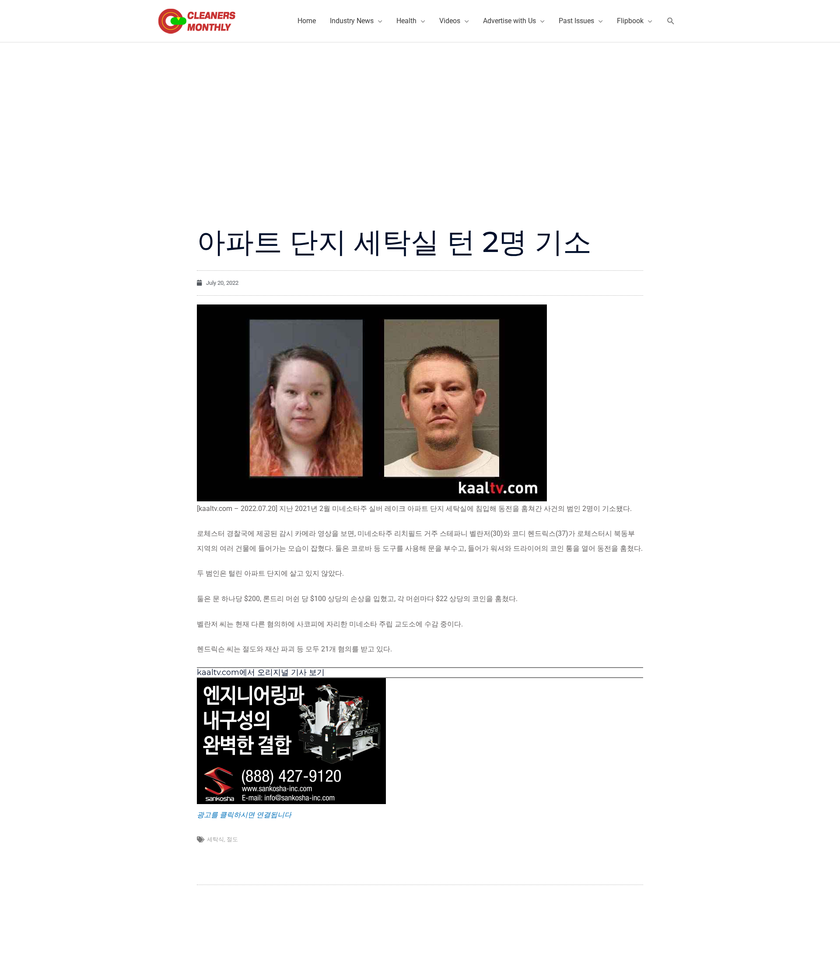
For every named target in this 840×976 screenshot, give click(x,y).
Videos (449, 21)
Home (307, 21)
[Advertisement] (420, 108)
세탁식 (215, 839)
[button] (671, 21)
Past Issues (576, 21)
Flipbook (630, 21)
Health (406, 21)
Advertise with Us (509, 21)
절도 (232, 839)
